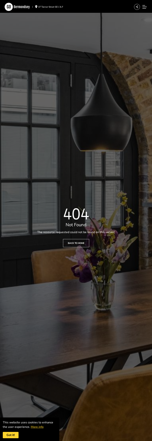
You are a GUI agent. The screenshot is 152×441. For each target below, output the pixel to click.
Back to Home (76, 243)
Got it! (10, 435)
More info (37, 427)
